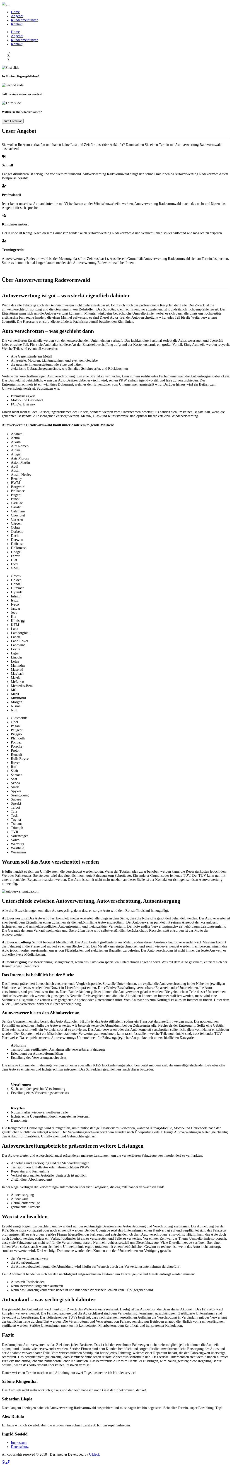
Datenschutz (20, 1447)
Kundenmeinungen (24, 20)
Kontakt (16, 24)
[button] (4, 1462)
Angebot (17, 16)
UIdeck (94, 1454)
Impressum (19, 1443)
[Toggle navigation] (8, 5)
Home (15, 12)
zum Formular (13, 121)
